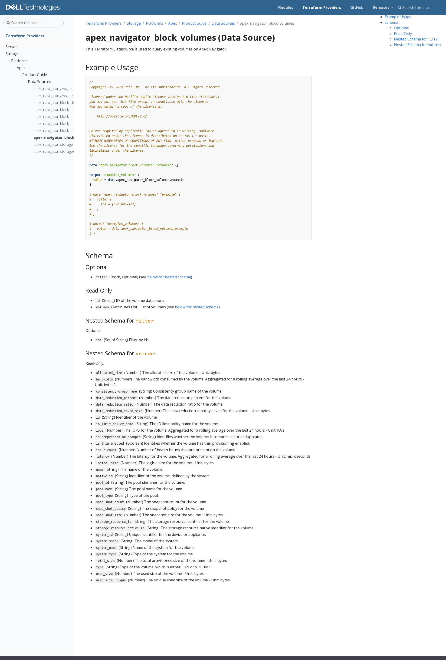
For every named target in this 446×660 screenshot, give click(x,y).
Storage (134, 23)
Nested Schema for (416, 39)
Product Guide (194, 23)
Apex (172, 23)
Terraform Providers (103, 23)
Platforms (154, 23)
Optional (401, 27)
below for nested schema (169, 277)
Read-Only (403, 33)
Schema (391, 22)
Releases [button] (381, 7)
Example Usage (398, 16)
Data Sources (223, 23)
